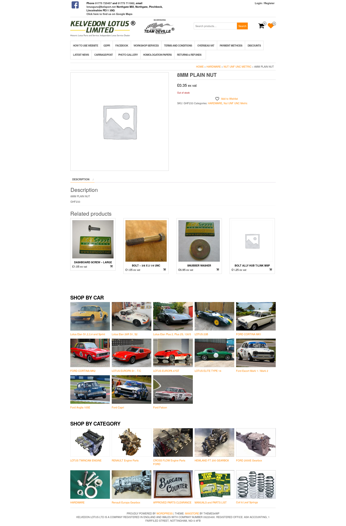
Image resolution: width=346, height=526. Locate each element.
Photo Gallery (128, 54)
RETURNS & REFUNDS (189, 54)
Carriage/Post (103, 54)
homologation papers (157, 54)
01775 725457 (103, 3)
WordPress (164, 513)
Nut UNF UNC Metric (237, 66)
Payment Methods (231, 45)
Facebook (121, 45)
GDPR (106, 45)
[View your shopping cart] (261, 27)
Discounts (254, 45)
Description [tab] (80, 179)
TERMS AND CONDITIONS (178, 45)
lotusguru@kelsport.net (101, 6)
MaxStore (192, 513)
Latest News (81, 54)
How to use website (85, 45)
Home (200, 66)
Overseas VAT (205, 45)
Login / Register (264, 3)
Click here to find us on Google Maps (109, 14)
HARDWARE (214, 66)
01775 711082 (126, 3)
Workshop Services (146, 45)
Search (242, 26)
